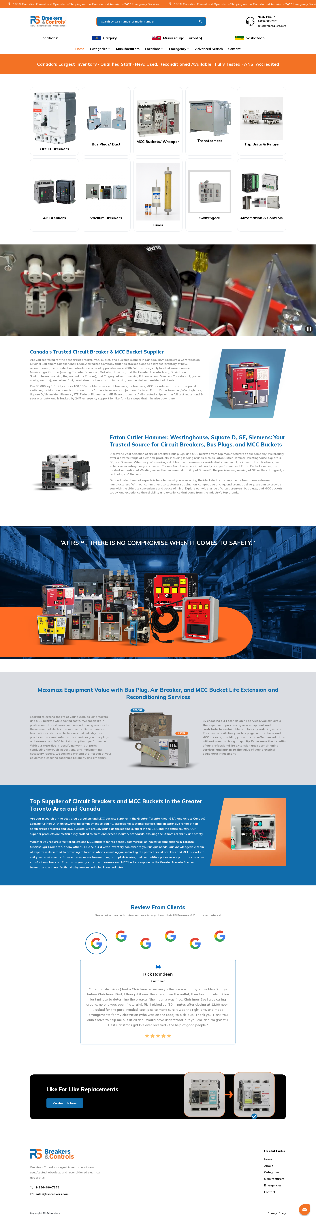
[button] (100, 48)
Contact (234, 49)
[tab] (96, 943)
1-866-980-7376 (47, 1187)
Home (79, 49)
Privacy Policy (276, 1213)
